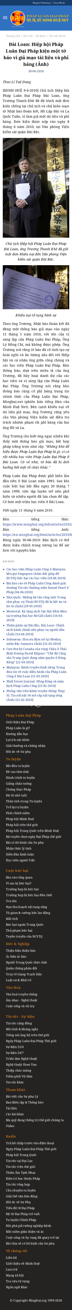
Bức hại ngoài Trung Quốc (25, 925)
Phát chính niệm (18, 813)
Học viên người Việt (20, 860)
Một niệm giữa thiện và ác (25, 1232)
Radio (11, 1136)
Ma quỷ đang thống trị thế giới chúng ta (35, 1120)
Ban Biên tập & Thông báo (24, 1102)
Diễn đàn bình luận (20, 854)
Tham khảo (15, 1089)
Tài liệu (11, 1108)
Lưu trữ (11, 1269)
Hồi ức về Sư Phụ (18, 1202)
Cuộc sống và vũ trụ (20, 1006)
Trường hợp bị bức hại (22, 889)
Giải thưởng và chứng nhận (25, 746)
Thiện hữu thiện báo (20, 951)
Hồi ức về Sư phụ (18, 752)
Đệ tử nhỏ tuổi (16, 795)
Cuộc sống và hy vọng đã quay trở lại (32, 1238)
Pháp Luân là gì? (18, 728)
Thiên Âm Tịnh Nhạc (21, 1173)
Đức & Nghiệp (18, 944)
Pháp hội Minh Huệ (20, 819)
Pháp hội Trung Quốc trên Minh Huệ (32, 831)
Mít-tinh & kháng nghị (22, 1029)
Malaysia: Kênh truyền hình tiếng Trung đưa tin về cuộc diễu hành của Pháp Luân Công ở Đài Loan (36, 671)
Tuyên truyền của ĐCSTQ (24, 936)
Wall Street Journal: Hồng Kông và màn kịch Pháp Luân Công (35, 683)
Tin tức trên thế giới (20, 1167)
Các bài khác (15, 1114)
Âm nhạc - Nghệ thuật (21, 1000)
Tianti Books (59, 2)
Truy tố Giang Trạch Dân (24, 974)
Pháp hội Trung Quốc (21, 1155)
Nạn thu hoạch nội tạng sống (26, 907)
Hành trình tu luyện (20, 778)
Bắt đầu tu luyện (18, 766)
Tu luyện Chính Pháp (21, 1220)
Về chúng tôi (16, 1251)
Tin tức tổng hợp (18, 1184)
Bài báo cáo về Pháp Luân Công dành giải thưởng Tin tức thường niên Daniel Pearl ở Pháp (37, 587)
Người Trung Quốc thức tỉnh (26, 962)
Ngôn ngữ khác (17, 1287)
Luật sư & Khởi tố (18, 980)
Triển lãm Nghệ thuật (21, 1059)
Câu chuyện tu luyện (21, 1190)
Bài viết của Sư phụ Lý (22, 1096)
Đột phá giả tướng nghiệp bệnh (28, 1226)
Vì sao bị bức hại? (18, 883)
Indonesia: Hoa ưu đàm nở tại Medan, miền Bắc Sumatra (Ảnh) (33, 641)
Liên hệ (11, 1258)
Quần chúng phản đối (21, 968)
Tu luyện (13, 759)
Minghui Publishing (42, 2)
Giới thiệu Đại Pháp (20, 722)
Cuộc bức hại (17, 870)
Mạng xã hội (15, 1275)
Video (10, 1126)
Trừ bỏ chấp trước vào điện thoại (30, 1143)
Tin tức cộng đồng (19, 1023)
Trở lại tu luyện (17, 807)
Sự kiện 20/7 (15, 1053)
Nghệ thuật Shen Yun (21, 1065)
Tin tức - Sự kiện (34, 36)
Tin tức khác (57, 36)
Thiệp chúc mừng (18, 1070)
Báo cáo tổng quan (19, 877)
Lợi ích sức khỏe (18, 740)
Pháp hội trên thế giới (22, 825)
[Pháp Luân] (17, 18)
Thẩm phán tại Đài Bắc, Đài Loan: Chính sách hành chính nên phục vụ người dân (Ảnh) (35, 629)
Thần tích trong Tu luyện (24, 801)
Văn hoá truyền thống (21, 994)
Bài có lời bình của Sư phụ (25, 843)
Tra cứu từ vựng (18, 1281)
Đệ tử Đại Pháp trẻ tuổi (23, 1214)
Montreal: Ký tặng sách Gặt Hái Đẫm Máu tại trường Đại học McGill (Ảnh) (36, 615)
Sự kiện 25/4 (15, 1047)
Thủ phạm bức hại (19, 930)
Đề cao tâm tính (17, 772)
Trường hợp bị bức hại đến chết (29, 895)
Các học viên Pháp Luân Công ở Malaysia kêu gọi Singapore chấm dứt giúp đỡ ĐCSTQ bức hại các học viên (36, 573)
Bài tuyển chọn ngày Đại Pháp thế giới (33, 837)
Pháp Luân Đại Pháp (23, 715)
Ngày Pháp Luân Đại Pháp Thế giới (31, 1041)
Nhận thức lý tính (18, 848)
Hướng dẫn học (17, 734)
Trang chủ (13, 36)
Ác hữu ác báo (16, 956)
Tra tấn (11, 901)
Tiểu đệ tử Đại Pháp (20, 1208)
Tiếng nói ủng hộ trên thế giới (27, 1035)
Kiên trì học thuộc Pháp (23, 1178)
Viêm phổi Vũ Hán (19, 1076)
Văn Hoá (13, 987)
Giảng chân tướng (19, 784)
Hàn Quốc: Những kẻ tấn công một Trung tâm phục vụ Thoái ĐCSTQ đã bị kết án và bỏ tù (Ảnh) (36, 601)
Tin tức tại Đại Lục (19, 1161)
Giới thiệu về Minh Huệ (23, 1264)
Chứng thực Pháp (18, 789)
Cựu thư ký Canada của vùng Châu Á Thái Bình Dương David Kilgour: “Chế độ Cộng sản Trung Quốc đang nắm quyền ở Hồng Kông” (36, 655)
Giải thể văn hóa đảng (21, 1196)
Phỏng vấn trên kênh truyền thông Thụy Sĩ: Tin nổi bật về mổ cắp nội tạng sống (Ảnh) (35, 695)
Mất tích (12, 919)
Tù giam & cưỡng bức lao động (28, 913)
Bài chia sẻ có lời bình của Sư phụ (30, 1243)
